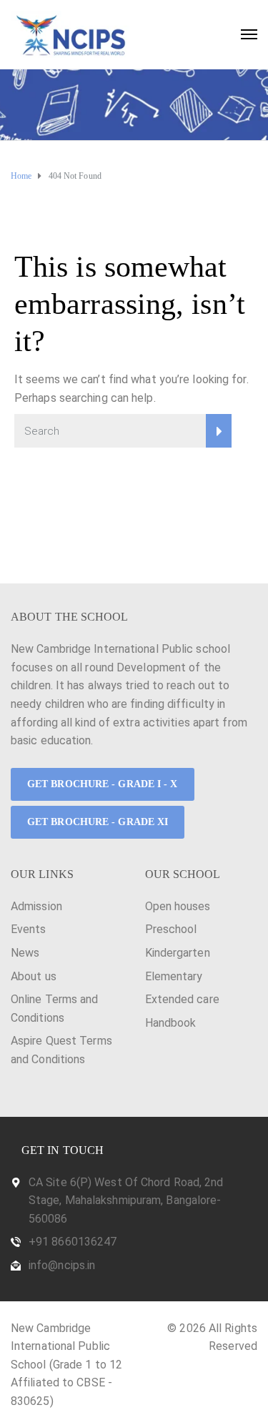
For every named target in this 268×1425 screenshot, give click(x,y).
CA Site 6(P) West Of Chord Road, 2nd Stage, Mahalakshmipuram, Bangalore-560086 (126, 1200)
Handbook (171, 1023)
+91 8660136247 (72, 1241)
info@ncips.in (62, 1265)
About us (33, 976)
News (25, 953)
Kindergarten (177, 953)
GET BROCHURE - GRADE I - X (102, 784)
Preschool (171, 929)
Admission (36, 906)
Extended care (182, 999)
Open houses (178, 906)
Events (28, 929)
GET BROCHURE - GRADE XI (97, 822)
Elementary (174, 976)
